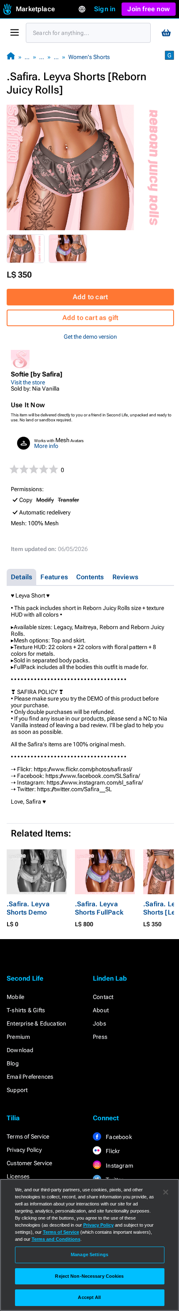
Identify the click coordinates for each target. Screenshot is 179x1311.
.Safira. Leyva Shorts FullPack (99, 908)
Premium (18, 1036)
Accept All (89, 1297)
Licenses (18, 1176)
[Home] (11, 56)
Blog (13, 1063)
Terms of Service (28, 1136)
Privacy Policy (24, 1149)
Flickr (112, 1151)
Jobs (99, 1023)
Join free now (148, 9)
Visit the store (28, 382)
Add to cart (90, 297)
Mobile (15, 997)
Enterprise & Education (36, 1023)
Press (100, 1036)
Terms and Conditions (56, 1239)
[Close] (166, 1192)
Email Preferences (30, 1076)
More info (46, 446)
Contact (103, 997)
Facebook (118, 1137)
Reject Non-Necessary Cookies (89, 1276)
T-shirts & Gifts (26, 1010)
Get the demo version (90, 336)
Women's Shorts (89, 57)
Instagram (118, 1165)
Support (17, 1090)
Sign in (104, 9)
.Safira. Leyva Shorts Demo (28, 908)
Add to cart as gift (90, 318)
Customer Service (29, 1163)
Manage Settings (89, 1254)
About (101, 1010)
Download (20, 1050)
